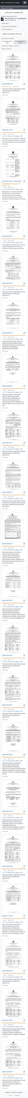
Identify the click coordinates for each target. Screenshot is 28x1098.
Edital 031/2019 (7, 1020)
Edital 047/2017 (7, 443)
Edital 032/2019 (7, 1072)
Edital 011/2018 (7, 916)
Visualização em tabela (21, 42)
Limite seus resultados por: (14, 12)
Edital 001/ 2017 (7, 130)
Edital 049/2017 (7, 492)
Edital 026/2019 (7, 971)
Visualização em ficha (8, 42)
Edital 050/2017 (7, 544)
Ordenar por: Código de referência (10, 46)
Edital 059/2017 (7, 705)
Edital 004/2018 (7, 866)
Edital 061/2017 (7, 754)
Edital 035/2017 (7, 283)
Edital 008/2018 (7, 84)
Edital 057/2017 (7, 655)
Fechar (15, 16)
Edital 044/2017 (7, 386)
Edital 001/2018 (7, 811)
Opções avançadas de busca (12, 34)
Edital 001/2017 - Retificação (11, 181)
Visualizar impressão (8, 38)
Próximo (17, 1095)
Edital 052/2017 (7, 600)
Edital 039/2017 (7, 333)
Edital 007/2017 (7, 236)
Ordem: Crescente (6, 48)
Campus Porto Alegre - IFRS (15, 136)
